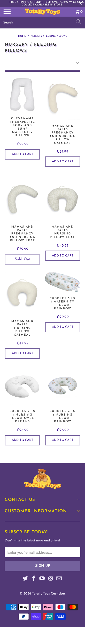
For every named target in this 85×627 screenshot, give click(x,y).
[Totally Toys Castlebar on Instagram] (50, 579)
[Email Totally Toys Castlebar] (59, 579)
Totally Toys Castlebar (48, 593)
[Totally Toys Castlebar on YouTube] (42, 579)
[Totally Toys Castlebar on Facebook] (33, 579)
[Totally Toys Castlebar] (42, 12)
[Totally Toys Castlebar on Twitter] (25, 579)
